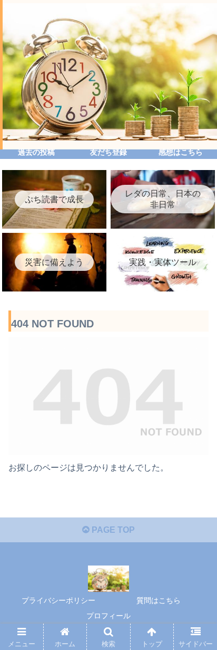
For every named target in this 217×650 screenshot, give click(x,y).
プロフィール (108, 615)
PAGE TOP (112, 529)
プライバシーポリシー (58, 600)
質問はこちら (158, 600)
